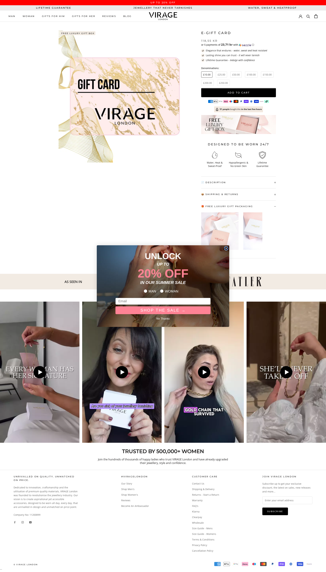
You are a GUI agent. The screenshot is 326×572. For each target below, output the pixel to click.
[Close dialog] (226, 248)
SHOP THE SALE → (163, 310)
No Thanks (163, 318)
